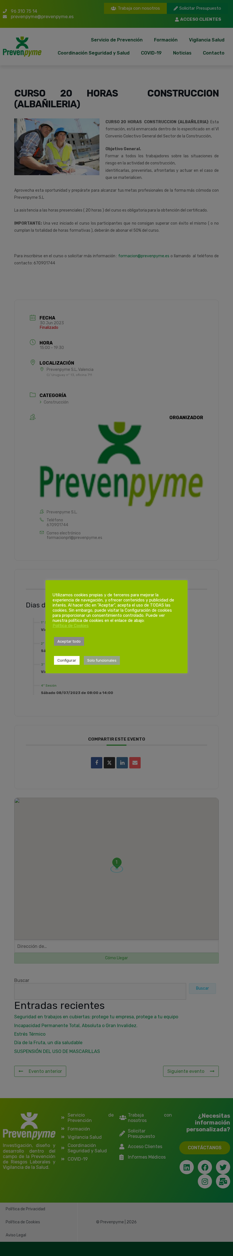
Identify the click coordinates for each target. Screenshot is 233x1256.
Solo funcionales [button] (101, 660)
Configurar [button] (66, 660)
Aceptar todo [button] (69, 641)
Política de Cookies (71, 625)
